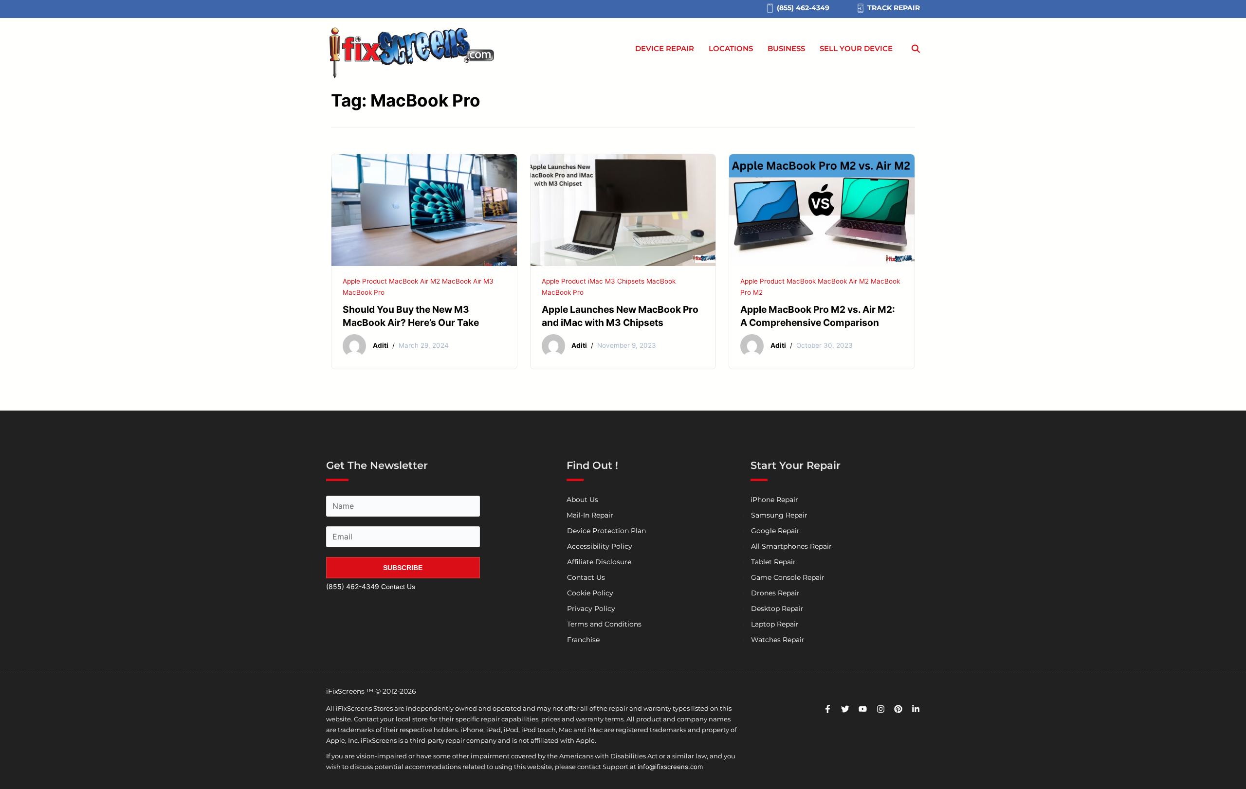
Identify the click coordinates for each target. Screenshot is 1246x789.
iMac (595, 281)
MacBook (661, 281)
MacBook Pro (364, 292)
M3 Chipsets (624, 281)
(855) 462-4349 (352, 586)
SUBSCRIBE (402, 568)
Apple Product (365, 281)
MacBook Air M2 (414, 281)
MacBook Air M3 (468, 281)
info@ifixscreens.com (670, 767)
